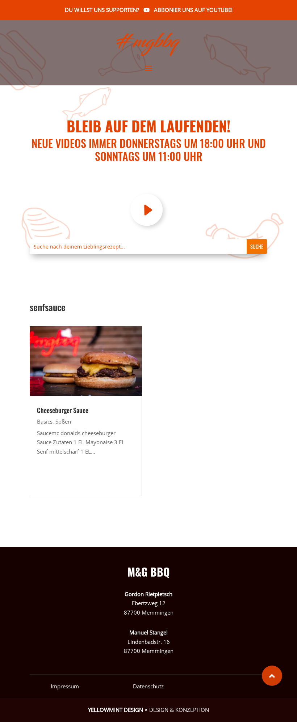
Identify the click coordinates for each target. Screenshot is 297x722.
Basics (45, 421)
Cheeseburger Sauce (62, 410)
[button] (272, 676)
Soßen (63, 421)
